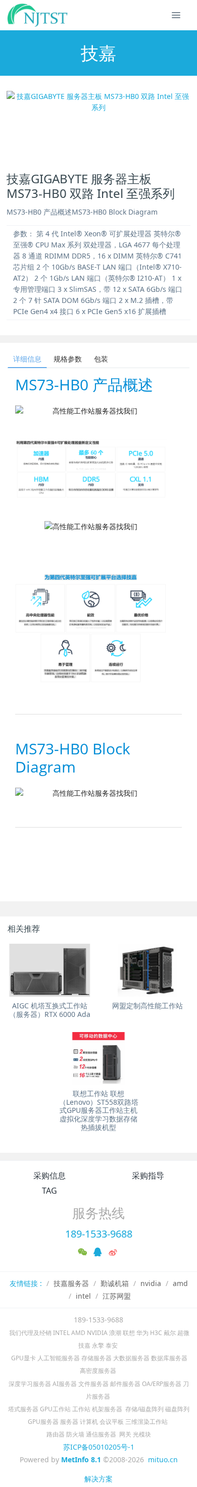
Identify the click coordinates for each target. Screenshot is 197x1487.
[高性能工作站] (38, 15)
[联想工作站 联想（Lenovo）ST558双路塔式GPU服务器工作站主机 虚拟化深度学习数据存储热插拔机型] (99, 1058)
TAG (49, 1190)
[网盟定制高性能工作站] (147, 970)
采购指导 (148, 1175)
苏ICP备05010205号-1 (98, 1447)
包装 (101, 359)
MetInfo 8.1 (81, 1459)
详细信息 (27, 359)
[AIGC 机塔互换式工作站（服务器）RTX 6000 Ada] (50, 970)
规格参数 (68, 359)
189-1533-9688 (98, 1234)
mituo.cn (163, 1459)
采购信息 (49, 1175)
